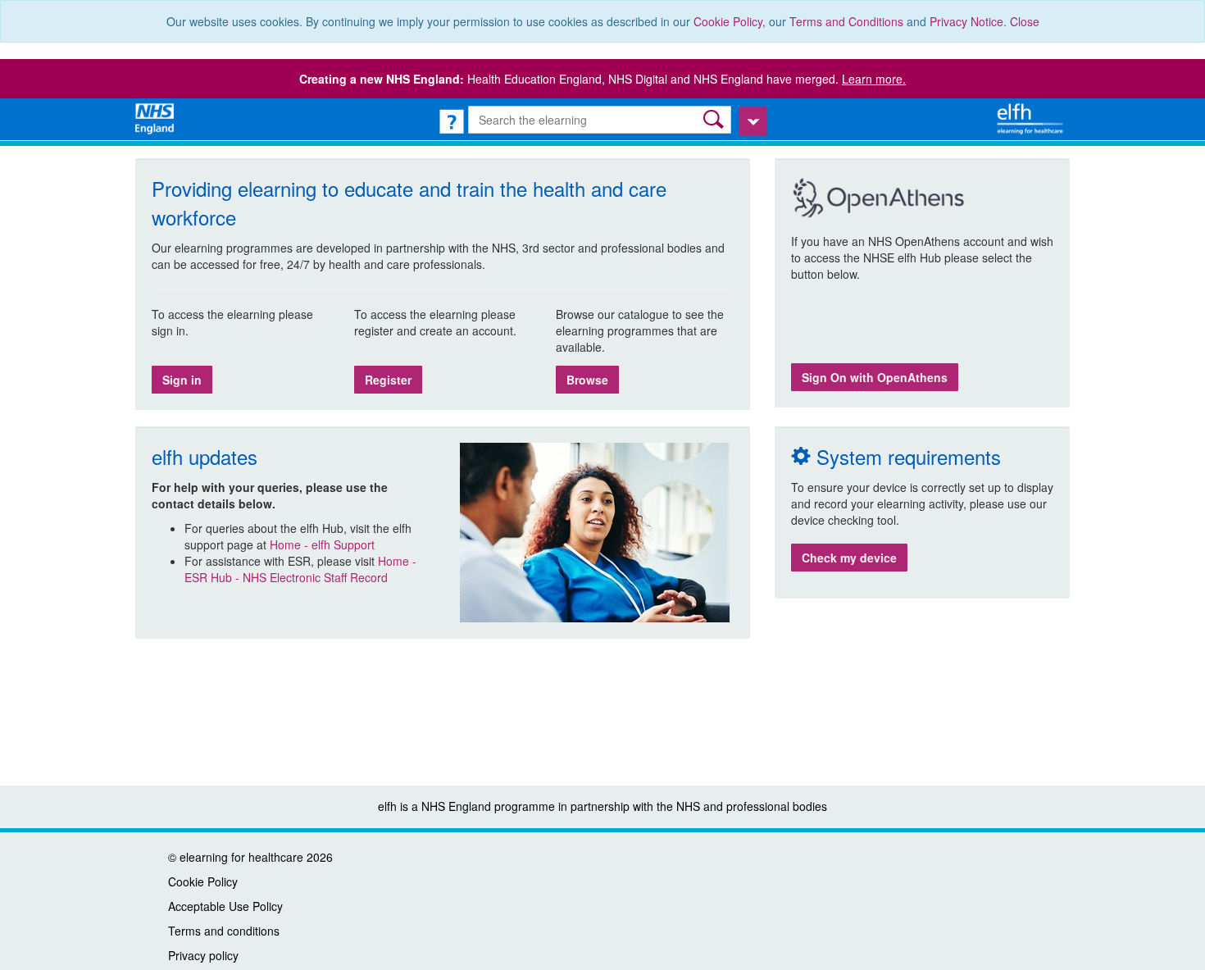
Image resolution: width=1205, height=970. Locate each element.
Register (388, 379)
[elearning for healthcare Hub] (1032, 117)
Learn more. (874, 79)
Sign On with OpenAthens (875, 377)
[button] (715, 119)
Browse (587, 379)
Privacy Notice (966, 21)
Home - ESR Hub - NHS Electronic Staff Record (300, 569)
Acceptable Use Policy (225, 906)
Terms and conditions (224, 930)
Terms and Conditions (846, 21)
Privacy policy (203, 955)
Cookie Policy (727, 21)
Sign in (182, 379)
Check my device (849, 557)
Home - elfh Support (322, 544)
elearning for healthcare (241, 857)
